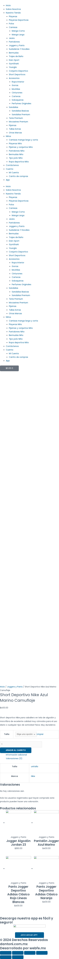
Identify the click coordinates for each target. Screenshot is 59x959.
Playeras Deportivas (18, 20)
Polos (11, 23)
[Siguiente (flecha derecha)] (17, 957)
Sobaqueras (17, 100)
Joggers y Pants (16, 45)
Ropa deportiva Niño (19, 161)
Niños (8, 136)
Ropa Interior (18, 81)
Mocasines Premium (18, 121)
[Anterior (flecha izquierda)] (5, 957)
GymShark (14, 63)
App (8, 180)
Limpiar (40, 734)
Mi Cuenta (14, 172)
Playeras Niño (15, 143)
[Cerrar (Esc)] (5, 953)
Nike (33, 776)
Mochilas (16, 89)
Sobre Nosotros (13, 9)
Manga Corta (18, 31)
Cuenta (9, 169)
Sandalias (13, 107)
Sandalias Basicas (20, 110)
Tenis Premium (16, 118)
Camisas (13, 27)
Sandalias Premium (21, 114)
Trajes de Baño (16, 56)
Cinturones (17, 92)
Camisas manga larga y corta (23, 140)
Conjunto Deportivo (18, 71)
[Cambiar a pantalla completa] (30, 953)
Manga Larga (18, 34)
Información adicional (16, 754)
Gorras (15, 85)
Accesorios (14, 78)
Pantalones (14, 41)
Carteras (16, 96)
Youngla (13, 67)
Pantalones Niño (16, 151)
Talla (6, 734)
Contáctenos (12, 165)
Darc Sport (14, 60)
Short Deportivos (17, 74)
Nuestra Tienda (13, 12)
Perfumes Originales (21, 103)
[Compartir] (17, 953)
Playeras (13, 16)
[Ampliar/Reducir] (42, 953)
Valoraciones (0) (14, 758)
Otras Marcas (15, 132)
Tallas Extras (15, 129)
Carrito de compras (18, 176)
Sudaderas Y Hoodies (19, 49)
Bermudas (14, 52)
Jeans (12, 38)
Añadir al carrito (16, 750)
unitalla (34, 766)
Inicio (8, 5)
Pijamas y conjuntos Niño (21, 147)
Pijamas (12, 125)
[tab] (32, 755)
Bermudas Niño (16, 154)
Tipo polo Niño (16, 158)
